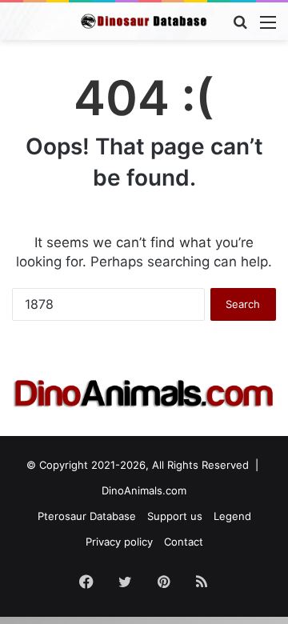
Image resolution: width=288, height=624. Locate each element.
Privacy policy (119, 541)
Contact (183, 541)
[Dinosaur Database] (144, 21)
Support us (174, 516)
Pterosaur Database (87, 516)
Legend (232, 516)
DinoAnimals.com (144, 490)
